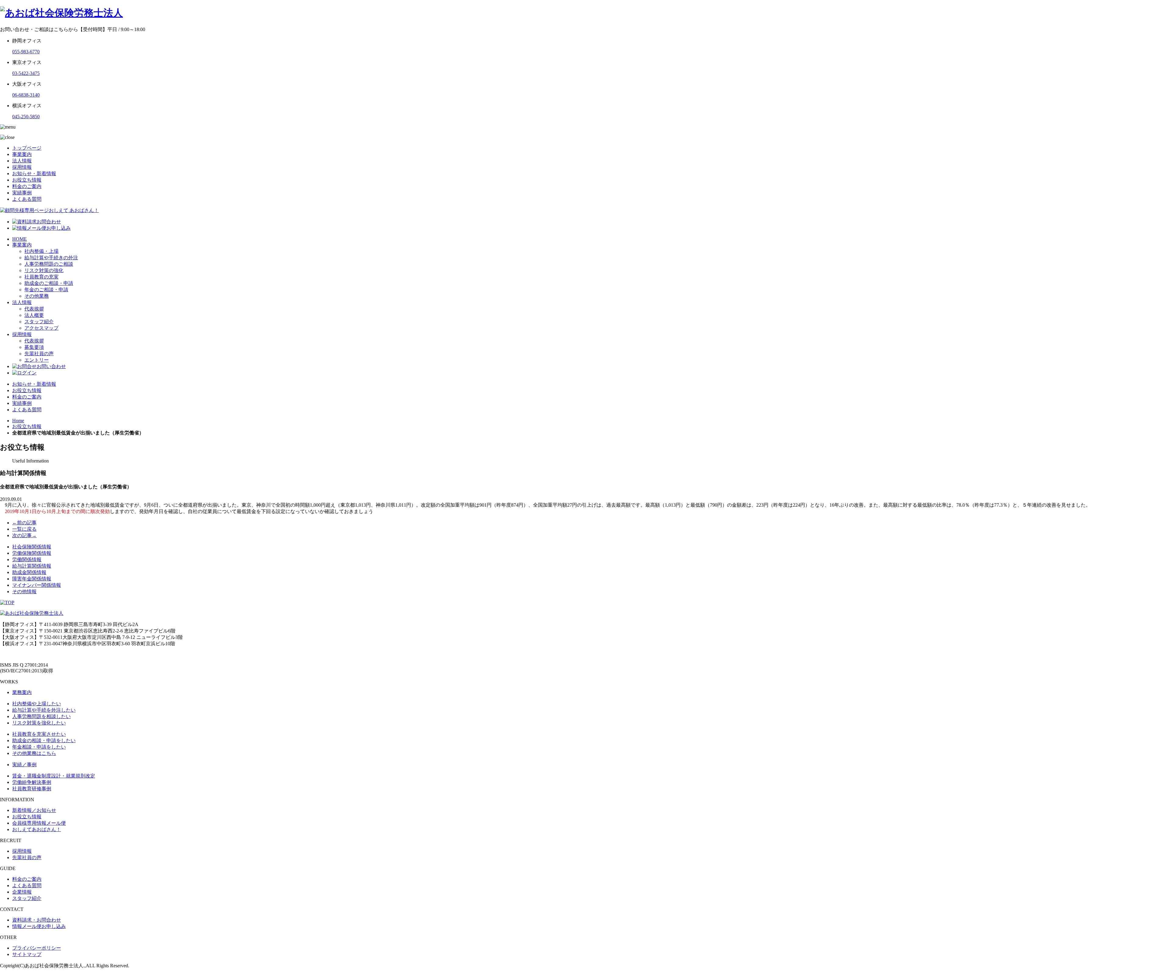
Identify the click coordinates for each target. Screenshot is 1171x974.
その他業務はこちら (34, 753)
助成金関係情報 (29, 572)
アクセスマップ (41, 328)
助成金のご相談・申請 (48, 283)
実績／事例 (24, 764)
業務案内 (22, 692)
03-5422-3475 (26, 73)
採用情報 (22, 167)
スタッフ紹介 (39, 321)
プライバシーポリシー (36, 948)
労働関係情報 (26, 559)
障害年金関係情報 (31, 578)
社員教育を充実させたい (39, 734)
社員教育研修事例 (31, 788)
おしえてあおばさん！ (36, 829)
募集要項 (34, 347)
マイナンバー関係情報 (36, 585)
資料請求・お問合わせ (36, 920)
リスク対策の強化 (43, 270)
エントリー (36, 360)
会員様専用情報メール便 (39, 823)
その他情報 (24, 591)
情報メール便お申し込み (39, 926)
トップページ (26, 148)
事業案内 (22, 154)
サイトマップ (26, 954)
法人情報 (22, 160)
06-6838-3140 (26, 94)
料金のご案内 (26, 186)
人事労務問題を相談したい (41, 716)
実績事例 (22, 192)
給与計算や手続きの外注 (51, 257)
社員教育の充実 (41, 276)
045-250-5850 (26, 116)
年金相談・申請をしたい (39, 746)
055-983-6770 (26, 51)
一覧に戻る (24, 529)
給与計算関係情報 (31, 565)
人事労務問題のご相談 (48, 264)
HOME (19, 239)
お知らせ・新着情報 (34, 173)
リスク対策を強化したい (39, 722)
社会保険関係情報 (31, 546)
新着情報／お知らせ (34, 810)
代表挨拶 (34, 308)
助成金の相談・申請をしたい (44, 740)
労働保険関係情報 (31, 553)
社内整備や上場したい (36, 703)
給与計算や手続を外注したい (44, 710)
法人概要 (34, 315)
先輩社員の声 (39, 353)
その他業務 (36, 296)
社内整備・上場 (41, 251)
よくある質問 (26, 199)
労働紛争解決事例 (31, 782)
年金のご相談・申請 (46, 289)
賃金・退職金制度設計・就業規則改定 (53, 775)
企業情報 (22, 891)
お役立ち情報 (26, 179)
